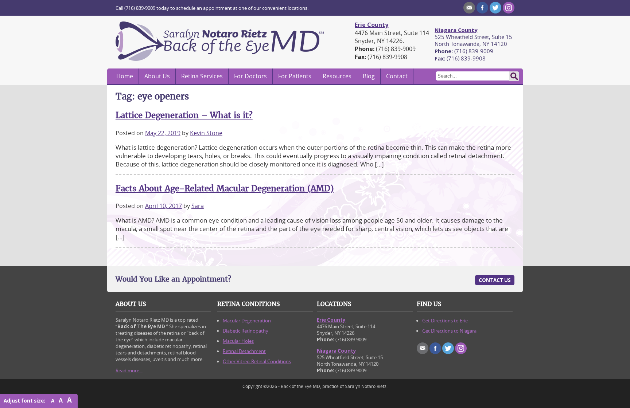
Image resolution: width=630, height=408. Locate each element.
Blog (369, 76)
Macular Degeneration (247, 320)
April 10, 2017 (163, 206)
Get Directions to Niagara (449, 330)
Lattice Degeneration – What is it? (184, 115)
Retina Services (202, 76)
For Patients (294, 76)
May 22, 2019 (162, 133)
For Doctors (250, 76)
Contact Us (495, 280)
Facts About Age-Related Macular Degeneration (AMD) (225, 188)
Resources (337, 76)
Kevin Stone (206, 133)
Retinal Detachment (244, 351)
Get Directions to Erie (445, 320)
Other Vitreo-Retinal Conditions (257, 361)
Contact (397, 76)
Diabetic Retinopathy (245, 330)
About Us (157, 76)
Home (124, 76)
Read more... (129, 370)
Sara (197, 206)
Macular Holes (238, 341)
